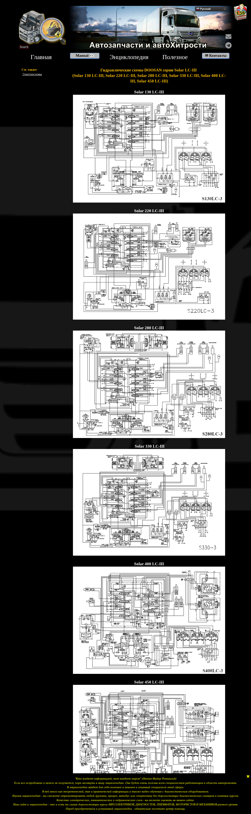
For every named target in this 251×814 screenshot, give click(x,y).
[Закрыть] (248, 776)
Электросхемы (32, 74)
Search (24, 47)
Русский (205, 8)
